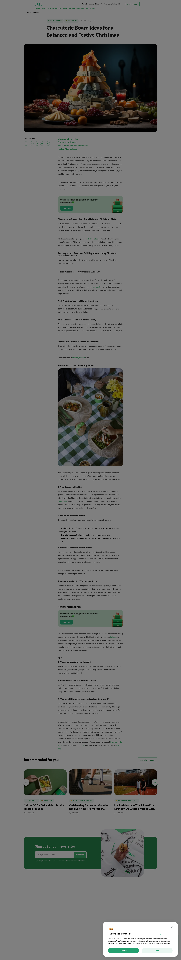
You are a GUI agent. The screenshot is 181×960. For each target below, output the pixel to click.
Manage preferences (164, 934)
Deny (157, 951)
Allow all (123, 951)
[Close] (172, 927)
